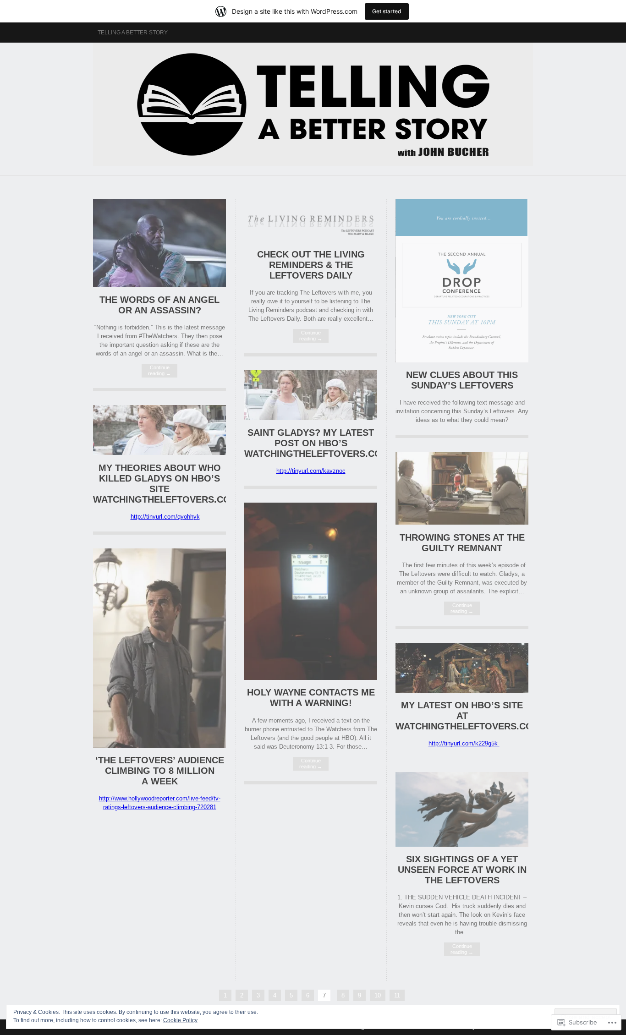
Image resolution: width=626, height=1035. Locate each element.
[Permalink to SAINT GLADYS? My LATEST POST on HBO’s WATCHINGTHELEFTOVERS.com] (310, 418)
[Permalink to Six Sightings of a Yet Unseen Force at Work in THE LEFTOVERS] (461, 844)
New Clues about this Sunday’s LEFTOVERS (462, 380)
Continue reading (159, 370)
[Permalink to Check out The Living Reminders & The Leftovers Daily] (310, 239)
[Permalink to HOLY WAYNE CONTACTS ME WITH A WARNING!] (310, 677)
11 (397, 995)
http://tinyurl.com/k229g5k (464, 743)
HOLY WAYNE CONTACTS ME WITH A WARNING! (311, 697)
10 (377, 995)
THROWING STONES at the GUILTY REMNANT (462, 542)
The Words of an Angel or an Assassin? (159, 305)
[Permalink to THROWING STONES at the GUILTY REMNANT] (461, 522)
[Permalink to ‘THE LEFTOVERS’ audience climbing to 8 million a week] (159, 745)
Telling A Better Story (133, 32)
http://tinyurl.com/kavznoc (311, 470)
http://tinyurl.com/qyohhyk (165, 516)
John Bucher (313, 104)
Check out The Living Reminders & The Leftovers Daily (311, 264)
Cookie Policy (180, 1020)
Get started (386, 11)
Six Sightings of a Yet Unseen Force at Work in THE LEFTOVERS (462, 869)
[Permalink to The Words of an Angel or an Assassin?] (159, 285)
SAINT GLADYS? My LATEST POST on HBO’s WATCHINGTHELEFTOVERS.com (317, 443)
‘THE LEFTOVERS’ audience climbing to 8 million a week (159, 770)
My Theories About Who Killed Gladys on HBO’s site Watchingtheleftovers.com (165, 483)
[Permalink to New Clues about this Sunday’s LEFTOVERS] (461, 360)
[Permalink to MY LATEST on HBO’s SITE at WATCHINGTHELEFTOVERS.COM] (461, 690)
